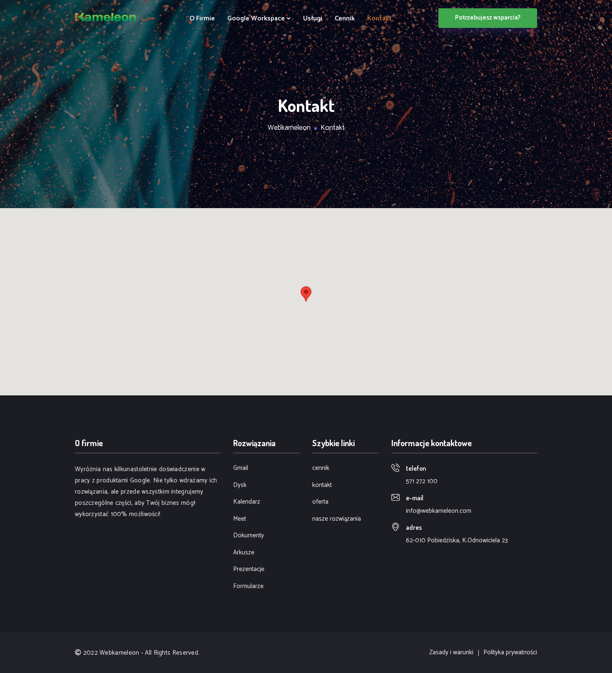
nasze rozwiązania (336, 519)
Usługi (312, 19)
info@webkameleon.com (438, 511)
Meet (239, 519)
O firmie (202, 19)
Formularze (248, 586)
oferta (320, 502)
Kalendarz (246, 502)
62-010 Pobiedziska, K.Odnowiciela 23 (457, 540)
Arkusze (243, 553)
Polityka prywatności (510, 653)
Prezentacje (248, 569)
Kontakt (379, 19)
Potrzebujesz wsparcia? (487, 17)
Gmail (240, 468)
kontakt (322, 485)
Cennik (345, 19)
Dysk (239, 485)
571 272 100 (422, 481)
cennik (320, 468)
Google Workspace (256, 19)
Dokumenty (248, 536)
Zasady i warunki (451, 653)
